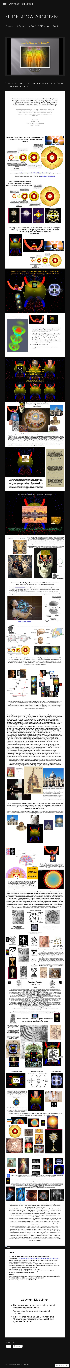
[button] (30, 69)
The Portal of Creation (18, 4)
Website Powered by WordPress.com (17, 1364)
